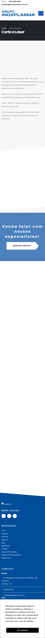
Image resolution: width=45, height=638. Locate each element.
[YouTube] (4, 516)
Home (4, 28)
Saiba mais (11, 306)
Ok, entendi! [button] (22, 630)
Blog (3, 543)
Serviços (5, 540)
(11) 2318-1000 (9, 590)
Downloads (6, 546)
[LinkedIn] (9, 516)
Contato (4, 549)
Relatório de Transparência (11, 555)
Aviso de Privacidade (9, 552)
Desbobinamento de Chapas (22, 425)
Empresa (5, 534)
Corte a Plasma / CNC (18, 300)
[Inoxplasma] (18, 13)
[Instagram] (15, 516)
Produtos (5, 537)
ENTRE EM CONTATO (22, 246)
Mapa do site (6, 558)
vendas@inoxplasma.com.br (14, 595)
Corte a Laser (13, 377)
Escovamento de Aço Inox (20, 454)
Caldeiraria (12, 351)
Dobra (9, 399)
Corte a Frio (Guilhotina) (19, 326)
